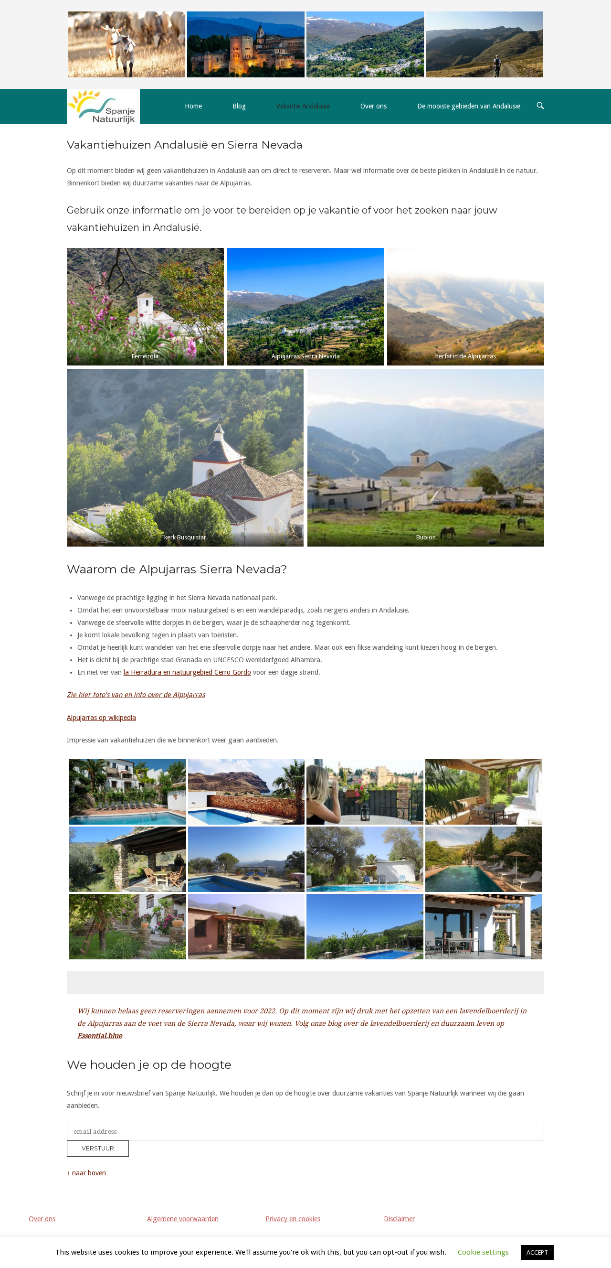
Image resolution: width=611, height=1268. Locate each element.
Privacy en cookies (292, 1219)
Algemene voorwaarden (183, 1219)
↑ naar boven (86, 1173)
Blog (239, 106)
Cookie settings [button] (483, 1252)
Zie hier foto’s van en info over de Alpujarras (136, 694)
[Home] (103, 106)
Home (193, 106)
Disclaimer (399, 1219)
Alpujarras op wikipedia (101, 717)
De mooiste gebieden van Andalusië (468, 106)
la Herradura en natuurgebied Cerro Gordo (187, 672)
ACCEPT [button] (537, 1252)
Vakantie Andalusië (303, 106)
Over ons (373, 106)
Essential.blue (99, 1036)
